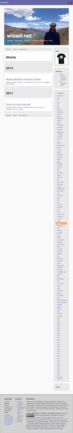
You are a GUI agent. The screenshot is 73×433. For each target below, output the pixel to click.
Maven (9, 49)
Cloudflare (60, 127)
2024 (58, 370)
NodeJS (59, 230)
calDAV (59, 121)
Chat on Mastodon (20, 402)
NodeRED (60, 233)
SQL (58, 276)
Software (59, 274)
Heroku (59, 175)
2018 (58, 356)
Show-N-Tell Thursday (60, 266)
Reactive (59, 254)
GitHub (59, 159)
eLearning (60, 157)
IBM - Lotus (60, 182)
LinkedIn (20, 405)
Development (61, 145)
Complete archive (59, 378)
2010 (58, 337)
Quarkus (59, 251)
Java (58, 193)
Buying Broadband (60, 117)
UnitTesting (60, 295)
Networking (22, 49)
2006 (58, 328)
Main (16, 49)
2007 (58, 330)
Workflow (59, 304)
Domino (59, 150)
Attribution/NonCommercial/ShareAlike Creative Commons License (45, 419)
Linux (58, 209)
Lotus (58, 212)
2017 (58, 354)
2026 (58, 375)
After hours (16, 109)
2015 (58, 349)
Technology (60, 283)
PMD (58, 247)
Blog (58, 107)
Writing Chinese (59, 307)
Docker (59, 147)
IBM (58, 180)
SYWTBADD (60, 279)
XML (58, 311)
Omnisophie (60, 240)
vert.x (58, 297)
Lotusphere (60, 216)
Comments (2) (39, 82)
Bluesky (20, 421)
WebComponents (62, 300)
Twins (58, 288)
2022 (58, 365)
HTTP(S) (59, 177)
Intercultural (60, 191)
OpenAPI (59, 242)
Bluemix (59, 109)
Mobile (8, 84)
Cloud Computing (60, 124)
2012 (58, 342)
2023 (58, 368)
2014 (58, 347)
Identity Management (61, 187)
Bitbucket (20, 419)
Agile (58, 98)
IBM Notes (60, 184)
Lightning (59, 207)
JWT (58, 200)
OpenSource (60, 244)
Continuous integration (60, 132)
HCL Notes (60, 173)
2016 (58, 351)
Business (59, 114)
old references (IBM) (64, 83)
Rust (58, 256)
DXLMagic (60, 154)
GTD (58, 170)
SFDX (58, 263)
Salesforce (60, 258)
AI (57, 100)
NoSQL (59, 237)
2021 (58, 363)
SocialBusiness (61, 272)
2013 (58, 344)
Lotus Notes (60, 214)
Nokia (58, 235)
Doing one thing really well (18, 104)
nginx (58, 228)
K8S (58, 202)
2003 (58, 321)
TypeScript (60, 290)
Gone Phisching (59, 162)
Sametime (60, 261)
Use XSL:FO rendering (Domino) (63, 76)
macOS (59, 219)
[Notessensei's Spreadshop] (61, 58)
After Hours (60, 95)
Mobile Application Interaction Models (23, 79)
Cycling (59, 143)
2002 (58, 319)
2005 (58, 326)
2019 (58, 358)
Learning (59, 205)
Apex (58, 102)
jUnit (58, 198)
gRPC (58, 168)
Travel (59, 286)
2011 (58, 340)
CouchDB (59, 136)
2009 (58, 335)
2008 (58, 333)
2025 (58, 372)
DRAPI (59, 152)
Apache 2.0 (48, 427)
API (58, 105)
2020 (58, 361)
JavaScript (60, 195)
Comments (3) (40, 107)
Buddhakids (60, 112)
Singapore (60, 269)
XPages (12, 84)
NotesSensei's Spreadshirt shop (22, 408)
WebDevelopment (62, 302)
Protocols (59, 249)
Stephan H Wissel (17, 82)
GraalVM (59, 166)
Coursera (59, 138)
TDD (58, 281)
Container (60, 129)
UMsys (59, 293)
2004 (58, 323)
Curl (58, 140)
